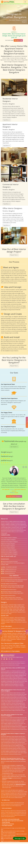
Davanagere (3, 648)
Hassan (12, 648)
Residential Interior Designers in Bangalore (9, 553)
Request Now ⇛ (14, 255)
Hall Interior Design (8, 611)
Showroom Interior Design (6, 615)
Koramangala (11, 636)
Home (7, 20)
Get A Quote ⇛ (14, 446)
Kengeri (23, 641)
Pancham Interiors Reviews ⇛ (14, 498)
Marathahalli (20, 635)
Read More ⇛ (6, 120)
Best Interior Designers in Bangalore (8, 547)
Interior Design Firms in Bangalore (7, 619)
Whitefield (9, 635)
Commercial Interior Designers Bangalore (14, 621)
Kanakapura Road (11, 639)
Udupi (14, 647)
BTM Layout (16, 636)
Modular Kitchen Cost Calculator (18, 630)
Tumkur (2, 647)
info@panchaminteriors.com (10, 571)
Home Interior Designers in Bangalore (8, 541)
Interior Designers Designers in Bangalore (9, 539)
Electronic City (3, 635)
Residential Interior (4, 606)
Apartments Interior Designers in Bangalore (9, 543)
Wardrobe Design (4, 609)
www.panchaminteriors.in (10, 575)
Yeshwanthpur (13, 641)
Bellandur (6, 636)
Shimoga (10, 647)
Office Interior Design (14, 612)
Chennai (10, 650)
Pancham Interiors (12, 659)
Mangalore (23, 648)
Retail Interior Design (5, 613)
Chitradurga (22, 647)
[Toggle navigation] (25, 2)
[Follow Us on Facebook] (1, 660)
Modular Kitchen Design (17, 611)
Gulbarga (8, 648)
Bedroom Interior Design (19, 608)
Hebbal (5, 638)
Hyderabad (3, 650)
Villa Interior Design (13, 606)
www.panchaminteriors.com (10, 573)
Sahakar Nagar (15, 638)
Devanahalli (3, 642)
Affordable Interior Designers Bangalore (8, 551)
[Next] (26, 467)
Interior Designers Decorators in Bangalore (9, 555)
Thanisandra (21, 638)
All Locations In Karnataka (10, 653)
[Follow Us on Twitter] (4, 660)
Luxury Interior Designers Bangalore (8, 549)
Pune (7, 650)
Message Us (18, 40)
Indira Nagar (3, 641)
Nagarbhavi (19, 641)
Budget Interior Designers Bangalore (8, 545)
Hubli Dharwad (17, 648)
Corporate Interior (13, 613)
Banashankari (23, 639)
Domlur (8, 641)
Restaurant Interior (21, 613)
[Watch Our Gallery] (9, 660)
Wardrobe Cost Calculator (6, 630)
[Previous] (23, 467)
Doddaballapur (9, 642)
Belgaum (17, 647)
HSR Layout (14, 635)
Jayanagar (18, 639)
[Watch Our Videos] (6, 660)
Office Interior (22, 612)
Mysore (6, 647)
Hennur (5, 639)
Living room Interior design (14, 609)
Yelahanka (9, 638)
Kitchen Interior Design (8, 608)
